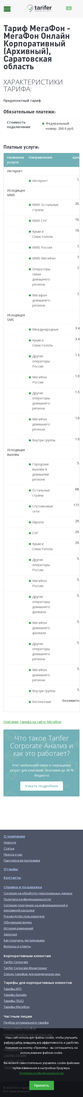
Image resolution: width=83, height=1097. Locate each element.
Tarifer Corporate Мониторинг (25, 968)
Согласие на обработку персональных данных (38, 893)
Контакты (12, 877)
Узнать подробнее (41, 786)
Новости (10, 842)
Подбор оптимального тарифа (26, 1022)
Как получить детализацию (24, 940)
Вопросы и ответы (17, 946)
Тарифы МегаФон (17, 1007)
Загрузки (10, 934)
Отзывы (11, 869)
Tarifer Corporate (16, 962)
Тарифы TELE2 (14, 1001)
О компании (14, 836)
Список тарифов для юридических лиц (32, 974)
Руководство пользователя (24, 916)
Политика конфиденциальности (41, 1073)
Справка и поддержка (23, 887)
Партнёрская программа (22, 860)
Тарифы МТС (13, 989)
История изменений (18, 928)
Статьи (9, 848)
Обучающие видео (18, 922)
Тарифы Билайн (15, 995)
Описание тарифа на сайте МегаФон (32, 722)
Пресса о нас (13, 854)
